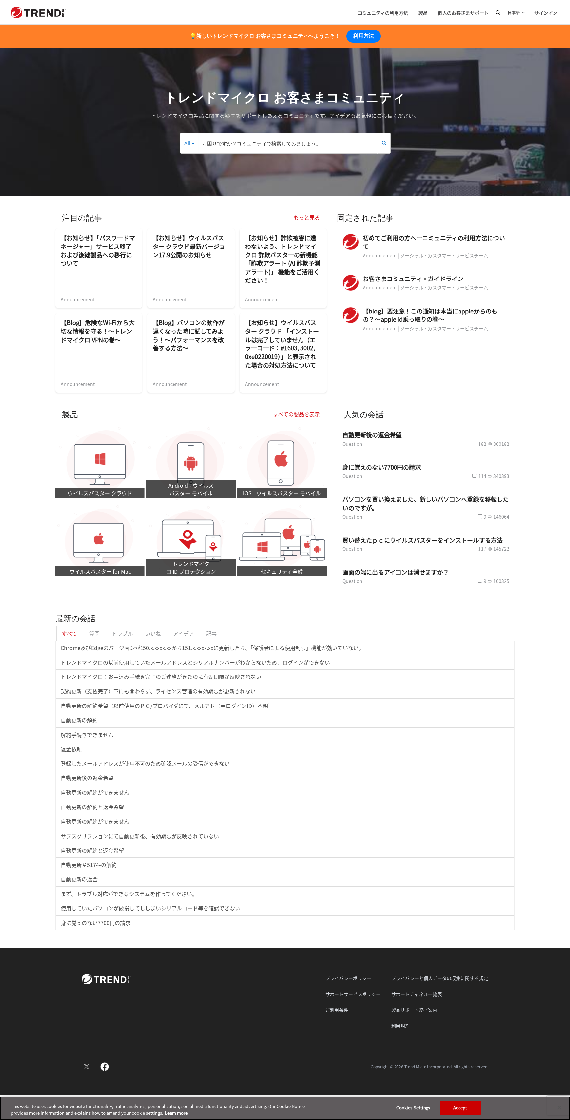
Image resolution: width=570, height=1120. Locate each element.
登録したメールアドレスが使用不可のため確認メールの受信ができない (145, 763)
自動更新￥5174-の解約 (89, 865)
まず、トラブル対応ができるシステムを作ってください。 (129, 894)
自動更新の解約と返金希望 (92, 807)
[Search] (384, 143)
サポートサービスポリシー (353, 994)
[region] (285, 1108)
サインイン (545, 12)
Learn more (176, 1113)
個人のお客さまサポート (463, 12)
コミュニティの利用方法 (383, 12)
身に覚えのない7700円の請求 (96, 923)
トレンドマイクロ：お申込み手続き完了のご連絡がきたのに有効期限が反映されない (161, 676)
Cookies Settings (413, 1107)
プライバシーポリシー (348, 978)
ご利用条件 (336, 1009)
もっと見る (307, 217)
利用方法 (363, 36)
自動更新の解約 (79, 720)
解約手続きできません (87, 735)
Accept (460, 1107)
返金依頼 (71, 749)
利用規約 (400, 1025)
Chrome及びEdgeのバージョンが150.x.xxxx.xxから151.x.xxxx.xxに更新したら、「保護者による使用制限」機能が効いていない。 (212, 648)
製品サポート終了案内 (414, 1009)
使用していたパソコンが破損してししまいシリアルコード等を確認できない (150, 908)
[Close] (559, 1107)
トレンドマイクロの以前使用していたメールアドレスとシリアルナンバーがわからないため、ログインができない (195, 662)
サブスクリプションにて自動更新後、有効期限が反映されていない (140, 836)
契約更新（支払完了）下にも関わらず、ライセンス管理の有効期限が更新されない (158, 691)
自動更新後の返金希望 (87, 778)
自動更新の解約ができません (95, 792)
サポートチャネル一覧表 (416, 994)
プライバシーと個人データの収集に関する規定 (439, 978)
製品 (423, 12)
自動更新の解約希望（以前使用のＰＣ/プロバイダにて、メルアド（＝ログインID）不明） (167, 705)
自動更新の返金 (79, 879)
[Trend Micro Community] (38, 12)
